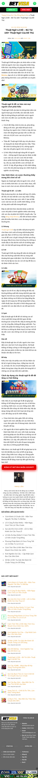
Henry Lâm (26, 38)
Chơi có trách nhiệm (8, 754)
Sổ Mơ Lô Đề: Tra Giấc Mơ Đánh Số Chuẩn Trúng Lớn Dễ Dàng (21, 641)
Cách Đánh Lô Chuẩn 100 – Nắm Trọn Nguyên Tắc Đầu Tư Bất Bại (21, 583)
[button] (3, 3)
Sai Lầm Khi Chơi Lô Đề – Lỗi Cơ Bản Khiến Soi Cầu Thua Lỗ (21, 600)
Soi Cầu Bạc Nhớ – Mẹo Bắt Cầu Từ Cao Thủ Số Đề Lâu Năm (21, 683)
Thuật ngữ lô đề (7, 230)
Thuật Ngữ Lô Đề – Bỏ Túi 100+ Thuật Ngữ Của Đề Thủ (21, 658)
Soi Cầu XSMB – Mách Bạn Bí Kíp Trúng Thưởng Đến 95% (20, 666)
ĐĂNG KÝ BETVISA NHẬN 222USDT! (19, 467)
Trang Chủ (5, 15)
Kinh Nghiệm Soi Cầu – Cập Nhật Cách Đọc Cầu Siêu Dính (22, 633)
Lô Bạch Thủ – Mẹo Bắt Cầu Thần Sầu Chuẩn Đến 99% (21, 700)
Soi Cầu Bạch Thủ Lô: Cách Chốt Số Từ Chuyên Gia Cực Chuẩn (21, 675)
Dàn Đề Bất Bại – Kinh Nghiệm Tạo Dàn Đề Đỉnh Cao (20, 650)
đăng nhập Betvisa (12, 217)
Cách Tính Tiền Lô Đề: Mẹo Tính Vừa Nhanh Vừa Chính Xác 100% (21, 625)
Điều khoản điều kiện (9, 757)
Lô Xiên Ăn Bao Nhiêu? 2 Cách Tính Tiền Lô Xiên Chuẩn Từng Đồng (21, 608)
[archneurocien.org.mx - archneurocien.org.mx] (19, 3)
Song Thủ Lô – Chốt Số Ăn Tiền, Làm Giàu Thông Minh (21, 691)
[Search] (34, 3)
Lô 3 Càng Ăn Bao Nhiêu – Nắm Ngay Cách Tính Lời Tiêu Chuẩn (21, 591)
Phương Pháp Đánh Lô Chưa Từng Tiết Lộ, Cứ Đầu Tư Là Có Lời (22, 616)
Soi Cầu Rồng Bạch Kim (19, 15)
